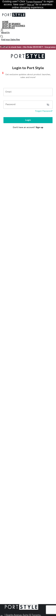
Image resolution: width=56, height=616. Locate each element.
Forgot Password (34, 1)
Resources (8, 27)
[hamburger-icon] (53, 22)
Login (28, 120)
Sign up (30, 4)
